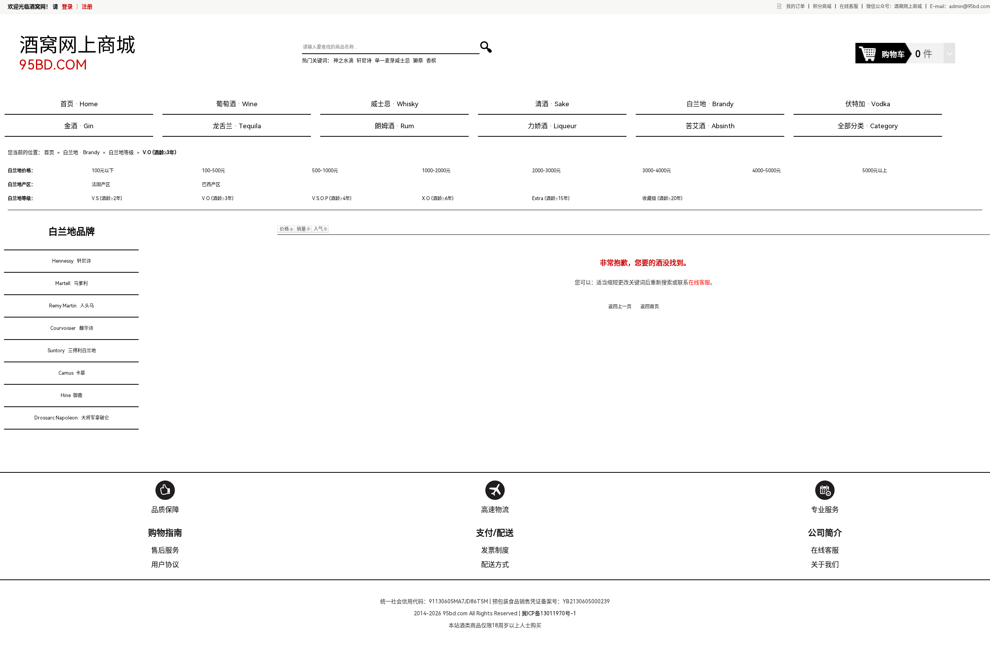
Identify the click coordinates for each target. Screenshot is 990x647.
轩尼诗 (364, 60)
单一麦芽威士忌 (392, 60)
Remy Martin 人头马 (71, 306)
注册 (87, 6)
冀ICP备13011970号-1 (549, 613)
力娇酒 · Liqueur (552, 126)
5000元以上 (874, 170)
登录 (67, 6)
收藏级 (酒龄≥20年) (662, 198)
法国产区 (101, 184)
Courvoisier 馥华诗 (71, 328)
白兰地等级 (121, 152)
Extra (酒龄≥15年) (551, 198)
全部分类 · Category (868, 126)
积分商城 (822, 6)
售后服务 (165, 550)
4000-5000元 (766, 170)
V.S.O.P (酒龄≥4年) (332, 198)
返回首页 (649, 306)
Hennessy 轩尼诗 (71, 261)
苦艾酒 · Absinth (710, 126)
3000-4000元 (656, 170)
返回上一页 (620, 306)
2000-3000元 (546, 170)
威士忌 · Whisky (394, 104)
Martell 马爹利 (71, 283)
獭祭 (418, 60)
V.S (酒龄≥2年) (107, 198)
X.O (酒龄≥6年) (438, 198)
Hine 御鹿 (71, 395)
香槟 (431, 60)
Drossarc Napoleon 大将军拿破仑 (71, 418)
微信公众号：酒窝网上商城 (894, 6)
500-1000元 (325, 170)
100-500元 (213, 170)
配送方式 (495, 564)
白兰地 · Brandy (710, 104)
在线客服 (849, 6)
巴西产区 (211, 184)
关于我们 (825, 564)
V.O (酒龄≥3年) (218, 198)
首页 (49, 152)
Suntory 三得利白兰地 (72, 350)
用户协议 (165, 564)
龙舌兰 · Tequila (237, 126)
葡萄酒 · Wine (237, 104)
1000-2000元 (436, 170)
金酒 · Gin (79, 126)
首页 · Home (79, 104)
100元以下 (103, 170)
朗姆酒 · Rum (394, 126)
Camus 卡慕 (71, 373)
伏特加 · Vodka (867, 104)
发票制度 (495, 550)
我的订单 (795, 6)
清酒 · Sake (552, 104)
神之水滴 (343, 60)
